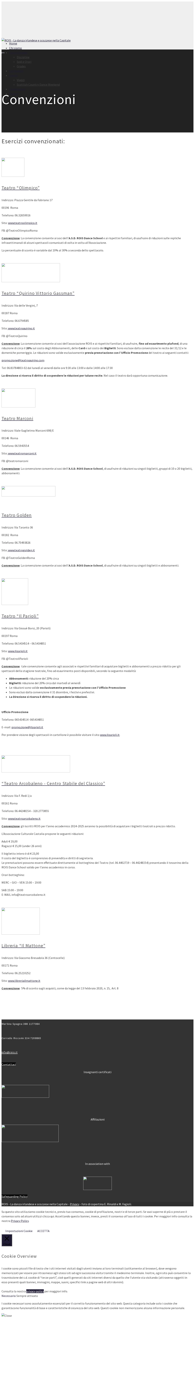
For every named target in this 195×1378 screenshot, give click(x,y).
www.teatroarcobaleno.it (24, 818)
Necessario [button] (9, 1296)
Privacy (74, 1204)
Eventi (13, 75)
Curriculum (16, 71)
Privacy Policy (20, 1221)
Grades (21, 66)
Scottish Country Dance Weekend (38, 84)
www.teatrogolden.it (21, 550)
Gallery (13, 94)
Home (13, 43)
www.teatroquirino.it (21, 328)
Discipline (23, 57)
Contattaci (9, 1064)
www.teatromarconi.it (22, 453)
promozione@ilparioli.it (27, 727)
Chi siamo (15, 48)
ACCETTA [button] (43, 1231)
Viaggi (21, 80)
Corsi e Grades (18, 52)
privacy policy (35, 1291)
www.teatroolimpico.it (22, 223)
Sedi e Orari (24, 62)
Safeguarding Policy (14, 1196)
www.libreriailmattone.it (24, 981)
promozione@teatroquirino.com (23, 360)
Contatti (15, 1373)
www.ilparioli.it (18, 651)
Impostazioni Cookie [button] (19, 1231)
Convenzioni (17, 89)
